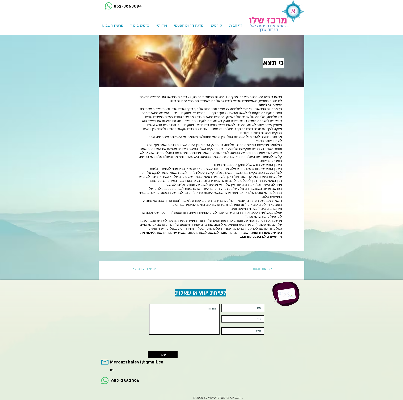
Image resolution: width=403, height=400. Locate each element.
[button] (216, 25)
